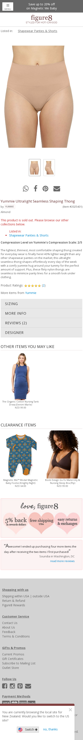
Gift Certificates (12, 659)
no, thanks (50, 729)
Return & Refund (13, 601)
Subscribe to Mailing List (19, 663)
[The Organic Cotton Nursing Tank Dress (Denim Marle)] (21, 376)
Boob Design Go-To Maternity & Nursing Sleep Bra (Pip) (62, 482)
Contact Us (9, 623)
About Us (8, 627)
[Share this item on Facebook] (36, 190)
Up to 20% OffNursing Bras (41, 6)
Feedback (8, 632)
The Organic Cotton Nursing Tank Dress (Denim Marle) (20, 403)
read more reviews (62, 561)
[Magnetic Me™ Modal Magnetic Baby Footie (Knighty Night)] (21, 454)
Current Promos (13, 654)
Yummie (9, 206)
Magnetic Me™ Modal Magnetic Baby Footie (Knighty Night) (20, 482)
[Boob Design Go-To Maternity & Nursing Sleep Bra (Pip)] (63, 454)
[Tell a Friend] (56, 190)
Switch (29, 729)
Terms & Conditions (16, 636)
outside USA (41, 596)
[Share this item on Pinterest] (46, 190)
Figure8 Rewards (13, 605)
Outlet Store (10, 668)
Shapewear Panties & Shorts (37, 31)
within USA (21, 596)
